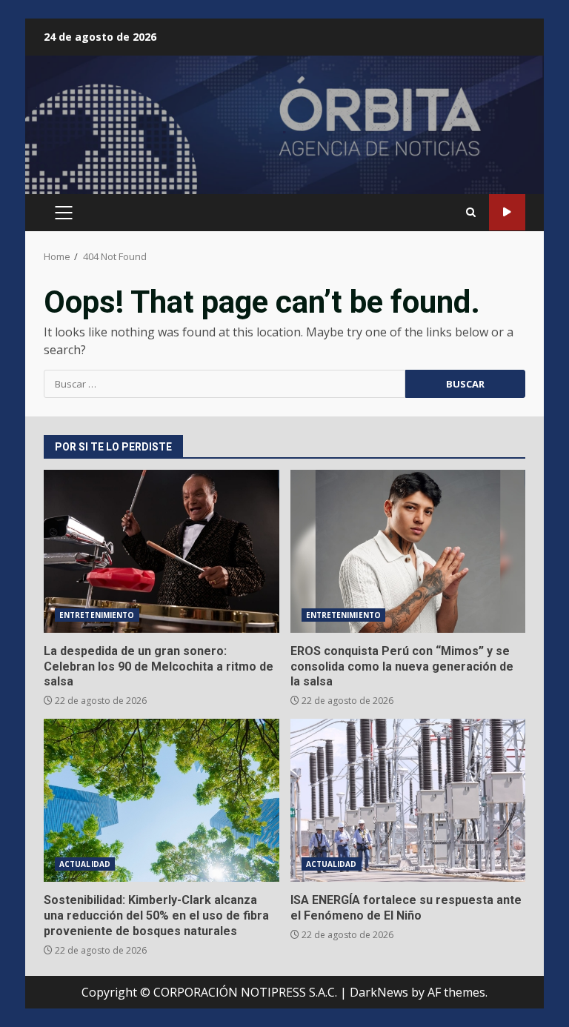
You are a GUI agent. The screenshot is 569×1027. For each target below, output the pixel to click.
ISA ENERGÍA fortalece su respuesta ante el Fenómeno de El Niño (408, 800)
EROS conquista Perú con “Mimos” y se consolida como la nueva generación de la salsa (408, 551)
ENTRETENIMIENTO (97, 615)
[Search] (471, 212)
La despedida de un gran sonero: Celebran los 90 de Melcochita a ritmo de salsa (161, 551)
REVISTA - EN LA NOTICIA (507, 212)
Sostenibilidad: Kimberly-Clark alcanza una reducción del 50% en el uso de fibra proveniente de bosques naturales (161, 800)
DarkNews (379, 992)
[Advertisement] (284, 131)
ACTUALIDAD (84, 864)
